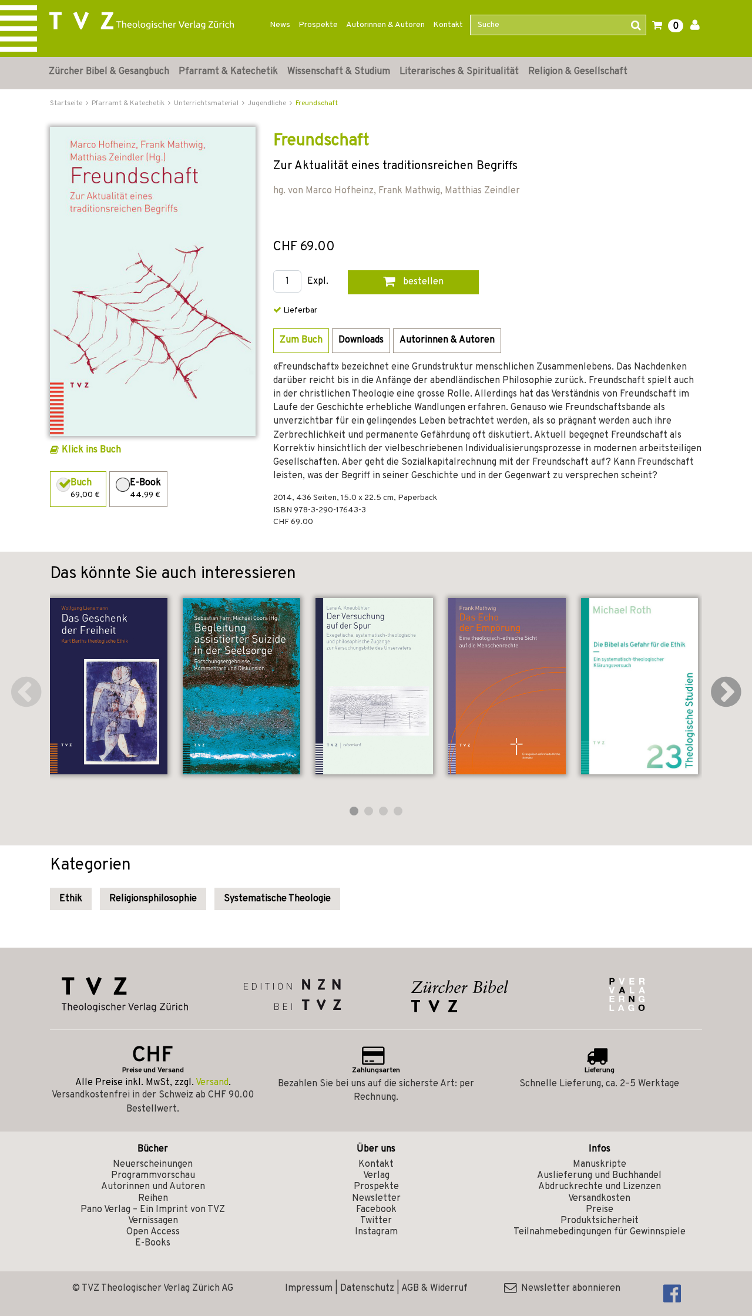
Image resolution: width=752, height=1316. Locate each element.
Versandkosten (599, 1198)
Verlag (376, 1175)
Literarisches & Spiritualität (459, 72)
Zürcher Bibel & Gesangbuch (109, 72)
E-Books (152, 1243)
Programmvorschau (153, 1175)
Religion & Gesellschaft (577, 72)
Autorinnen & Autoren (385, 25)
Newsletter (376, 1198)
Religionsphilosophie (153, 899)
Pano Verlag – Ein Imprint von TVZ (152, 1210)
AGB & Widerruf (434, 1288)
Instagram (376, 1232)
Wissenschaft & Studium (338, 72)
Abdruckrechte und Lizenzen (599, 1187)
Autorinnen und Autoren (153, 1187)
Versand (212, 1083)
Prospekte (318, 25)
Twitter (376, 1221)
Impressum (309, 1288)
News (280, 25)
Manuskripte (599, 1164)
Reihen (153, 1198)
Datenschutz (367, 1288)
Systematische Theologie (277, 899)
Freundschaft (317, 103)
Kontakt (448, 25)
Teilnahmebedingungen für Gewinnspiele (599, 1232)
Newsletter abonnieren (568, 1288)
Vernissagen (153, 1221)
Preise (599, 1210)
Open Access (153, 1232)
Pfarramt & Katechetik (228, 72)
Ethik (70, 899)
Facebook (376, 1210)
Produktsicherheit (599, 1221)
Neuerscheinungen (153, 1164)
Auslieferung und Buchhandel (599, 1175)
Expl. (317, 281)
